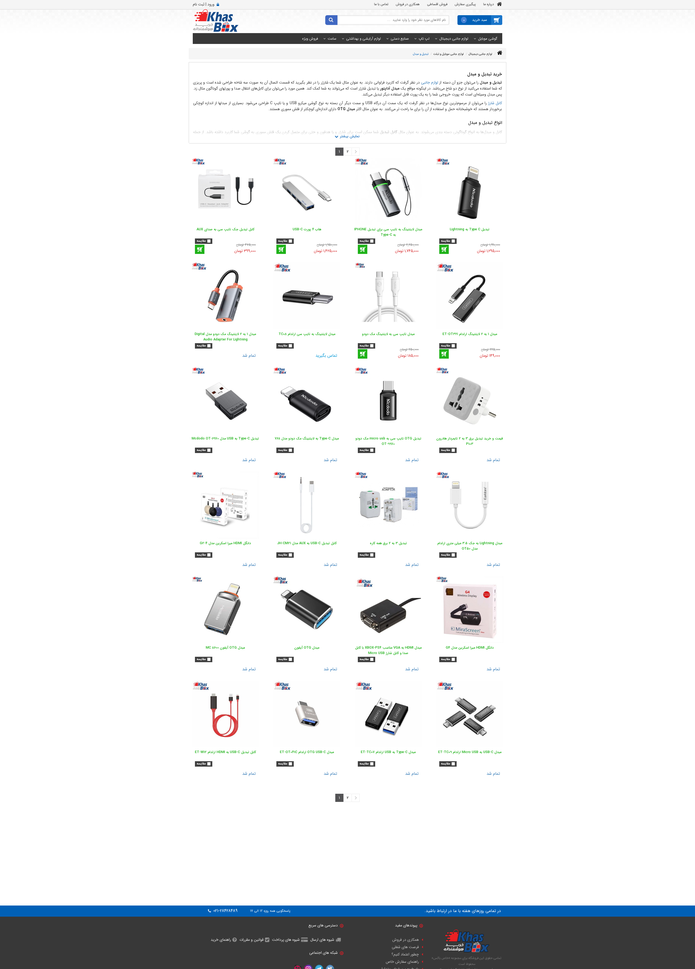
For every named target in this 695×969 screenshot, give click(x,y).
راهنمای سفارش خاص (402, 962)
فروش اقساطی (437, 4)
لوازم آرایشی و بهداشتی (363, 39)
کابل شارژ (495, 103)
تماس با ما (381, 4)
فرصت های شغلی (405, 947)
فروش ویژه (310, 39)
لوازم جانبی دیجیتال (453, 39)
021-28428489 (225, 911)
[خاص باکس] (216, 20)
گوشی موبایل (487, 39)
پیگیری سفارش (465, 4)
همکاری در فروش (408, 4)
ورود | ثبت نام (203, 4)
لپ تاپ (424, 39)
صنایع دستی (400, 39)
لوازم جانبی (429, 82)
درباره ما (488, 4)
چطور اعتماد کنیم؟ (405, 954)
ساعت (332, 39)
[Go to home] (499, 53)
